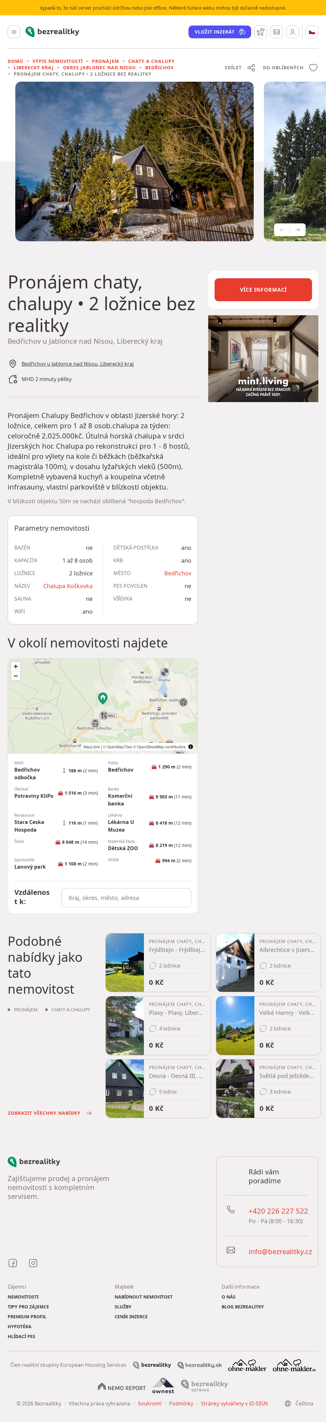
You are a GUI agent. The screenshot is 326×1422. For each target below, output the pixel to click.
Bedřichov (159, 67)
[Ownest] (163, 1385)
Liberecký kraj (34, 67)
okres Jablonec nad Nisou (99, 67)
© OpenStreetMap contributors (159, 746)
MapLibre (91, 746)
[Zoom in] (15, 666)
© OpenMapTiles (117, 746)
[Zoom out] (15, 675)
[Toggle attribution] (191, 747)
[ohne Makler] (247, 1364)
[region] (103, 706)
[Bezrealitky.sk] (199, 1364)
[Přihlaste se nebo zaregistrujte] (292, 32)
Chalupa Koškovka (68, 586)
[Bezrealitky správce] (204, 1385)
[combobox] (126, 897)
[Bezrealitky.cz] (152, 1364)
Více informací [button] (263, 289)
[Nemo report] (122, 1385)
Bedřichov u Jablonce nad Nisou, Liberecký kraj (78, 363)
